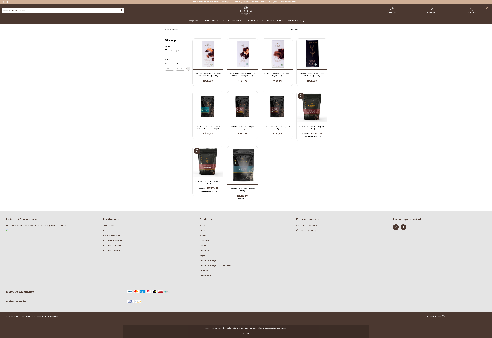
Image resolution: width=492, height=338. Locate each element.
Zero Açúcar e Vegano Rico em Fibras (215, 265)
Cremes (203, 245)
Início (167, 29)
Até (177, 64)
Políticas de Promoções (113, 240)
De (166, 64)
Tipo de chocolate (231, 20)
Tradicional (204, 240)
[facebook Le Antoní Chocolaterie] (7, 2)
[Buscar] (121, 10)
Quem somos (108, 225)
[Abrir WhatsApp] (486, 331)
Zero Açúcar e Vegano (209, 260)
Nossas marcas (253, 20)
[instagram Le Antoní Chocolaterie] (4, 2)
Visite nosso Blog (296, 20)
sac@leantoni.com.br (308, 225)
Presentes (204, 235)
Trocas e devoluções (111, 235)
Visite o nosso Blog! (308, 230)
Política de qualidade (111, 250)
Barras (202, 225)
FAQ (104, 230)
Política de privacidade (112, 245)
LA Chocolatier (274, 20)
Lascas (202, 230)
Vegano (203, 255)
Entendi (246, 334)
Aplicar (188, 69)
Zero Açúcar (205, 250)
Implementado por (434, 316)
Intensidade (210, 20)
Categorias (193, 20)
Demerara (204, 270)
